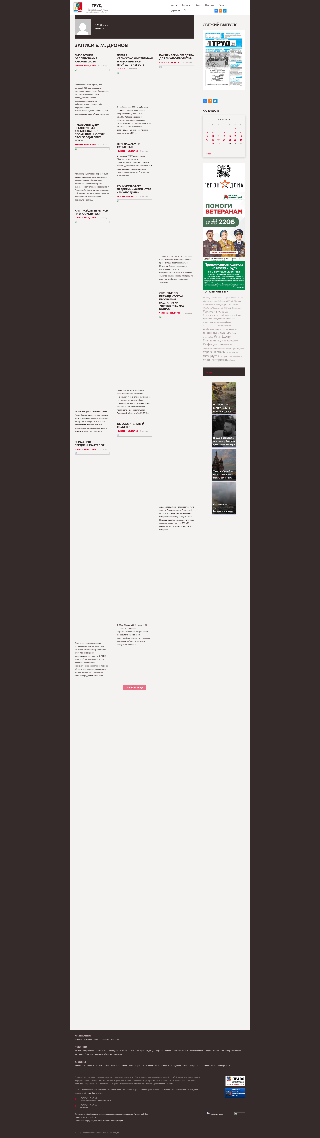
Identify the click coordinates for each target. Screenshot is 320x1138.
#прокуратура (229, 352)
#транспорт (232, 356)
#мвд (234, 333)
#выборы (232, 319)
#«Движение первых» (222, 298)
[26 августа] (224, 60)
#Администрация (237, 298)
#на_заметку (212, 340)
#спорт (222, 356)
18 (213, 140)
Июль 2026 (92, 1066)
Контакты (88, 1039)
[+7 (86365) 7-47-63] (77, 1106)
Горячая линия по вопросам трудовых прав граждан (175, 543)
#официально (214, 344)
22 (235, 140)
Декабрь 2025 (180, 1066)
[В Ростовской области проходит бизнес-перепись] (176, 718)
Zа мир (78, 1051)
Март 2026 (139, 1066)
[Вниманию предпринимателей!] (92, 454)
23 (241, 140)
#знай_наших (224, 325)
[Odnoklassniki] (220, 11)
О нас (96, 1039)
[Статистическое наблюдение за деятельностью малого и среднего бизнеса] (176, 607)
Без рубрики (88, 1051)
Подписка (105, 1039)
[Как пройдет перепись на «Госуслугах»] (92, 222)
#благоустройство (231, 315)
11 (213, 136)
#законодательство (210, 326)
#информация (210, 329)
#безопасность (212, 315)
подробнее (120, 1134)
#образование (230, 340)
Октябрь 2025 (208, 1066)
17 (207, 140)
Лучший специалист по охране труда (132, 657)
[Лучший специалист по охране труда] (134, 667)
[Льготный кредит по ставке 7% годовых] (92, 743)
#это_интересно (215, 359)
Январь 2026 (166, 1066)
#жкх (228, 322)
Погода (209, 372)
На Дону (121, 69)
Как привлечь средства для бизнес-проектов (176, 57)
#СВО (229, 304)
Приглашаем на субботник (128, 145)
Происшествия (196, 1051)
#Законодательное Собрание (214, 301)
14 (230, 136)
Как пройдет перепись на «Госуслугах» (91, 212)
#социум (210, 355)
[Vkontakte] (216, 11)
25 (213, 143)
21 (230, 140)
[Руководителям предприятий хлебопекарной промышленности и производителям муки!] (92, 149)
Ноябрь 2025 (195, 1066)
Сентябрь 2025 (223, 1066)
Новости (78, 1039)
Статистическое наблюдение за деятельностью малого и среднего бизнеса (173, 592)
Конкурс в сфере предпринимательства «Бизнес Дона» (134, 189)
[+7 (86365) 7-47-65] (77, 1099)
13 (224, 136)
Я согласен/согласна (240, 1134)
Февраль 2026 (152, 1066)
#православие (223, 348)
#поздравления (210, 348)
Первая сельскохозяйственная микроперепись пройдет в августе (135, 60)
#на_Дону (222, 336)
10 (207, 136)
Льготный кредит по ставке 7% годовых (90, 733)
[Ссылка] (78, 8)
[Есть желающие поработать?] (176, 788)
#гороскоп (207, 322)
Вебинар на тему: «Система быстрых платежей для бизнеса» (173, 662)
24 (207, 143)
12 (219, 136)
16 (241, 136)
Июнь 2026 (104, 1066)
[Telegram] (224, 11)
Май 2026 (115, 1066)
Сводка (208, 1051)
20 (224, 140)
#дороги (221, 322)
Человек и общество (85, 65)
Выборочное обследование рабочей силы (86, 58)
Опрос (168, 1051)
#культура (224, 332)
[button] (175, 11)
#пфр (236, 352)
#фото (239, 356)
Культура (140, 1051)
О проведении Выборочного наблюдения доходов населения (134, 743)
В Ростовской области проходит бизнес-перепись (176, 706)
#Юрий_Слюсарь (232, 308)
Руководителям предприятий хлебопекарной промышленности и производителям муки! (90, 132)
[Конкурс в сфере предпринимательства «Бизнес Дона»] (134, 201)
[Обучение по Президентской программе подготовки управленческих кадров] (176, 317)
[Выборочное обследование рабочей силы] (92, 70)
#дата (215, 322)
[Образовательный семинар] (134, 436)
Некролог (159, 1051)
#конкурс (233, 329)
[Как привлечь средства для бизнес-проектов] (176, 67)
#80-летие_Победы (209, 298)
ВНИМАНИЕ (101, 1051)
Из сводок (113, 1051)
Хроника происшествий (230, 1051)
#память (228, 345)
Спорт (216, 1051)
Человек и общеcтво (84, 1054)
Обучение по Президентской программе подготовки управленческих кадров (171, 300)
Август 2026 (80, 1066)
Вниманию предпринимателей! (90, 443)
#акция (225, 312)
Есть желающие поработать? (171, 778)
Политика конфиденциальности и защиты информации (99, 1120)
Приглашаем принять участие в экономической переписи (133, 798)
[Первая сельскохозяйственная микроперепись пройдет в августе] (134, 73)
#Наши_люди (220, 304)
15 (235, 136)
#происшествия (213, 351)
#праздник (237, 348)
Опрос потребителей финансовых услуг (90, 688)
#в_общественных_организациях (216, 319)
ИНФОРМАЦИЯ (127, 1051)
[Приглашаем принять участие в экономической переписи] (134, 811)
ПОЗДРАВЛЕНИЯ (180, 1051)
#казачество (222, 329)
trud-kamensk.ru (95, 1093)
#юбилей (231, 360)
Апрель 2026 (127, 1066)
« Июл (208, 154)
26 (218, 143)
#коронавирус (210, 332)
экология (118, 1054)
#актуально (212, 311)
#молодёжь (208, 337)
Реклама (115, 1039)
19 (219, 140)
